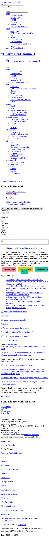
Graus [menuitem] (12, 108)
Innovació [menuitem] (14, 123)
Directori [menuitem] (13, 35)
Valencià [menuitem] (4, 2)
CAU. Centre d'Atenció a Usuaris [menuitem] (23, 33)
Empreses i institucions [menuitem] (19, 27)
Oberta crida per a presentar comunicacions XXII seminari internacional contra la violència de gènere (23, 354)
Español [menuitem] (11, 2)
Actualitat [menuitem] (14, 156)
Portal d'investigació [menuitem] (18, 121)
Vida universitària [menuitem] (12, 160)
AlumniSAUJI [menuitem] (15, 24)
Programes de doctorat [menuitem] (18, 113)
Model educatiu (7, 502)
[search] (12, 4)
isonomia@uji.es (13, 433)
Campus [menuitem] (13, 167)
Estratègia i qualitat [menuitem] (17, 149)
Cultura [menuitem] (13, 169)
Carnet (3, 486)
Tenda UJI (5, 514)
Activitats (4, 324)
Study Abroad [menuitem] (15, 138)
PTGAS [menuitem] (13, 22)
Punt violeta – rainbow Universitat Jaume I (17, 332)
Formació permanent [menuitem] (18, 115)
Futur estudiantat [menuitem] (16, 16)
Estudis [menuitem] (8, 104)
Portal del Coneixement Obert (12, 510)
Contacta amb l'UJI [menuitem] (17, 158)
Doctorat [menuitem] (13, 125)
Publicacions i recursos (9, 340)
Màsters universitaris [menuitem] (18, 110)
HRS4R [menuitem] (13, 128)
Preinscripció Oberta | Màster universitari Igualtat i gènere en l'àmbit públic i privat (24, 294)
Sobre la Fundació (8, 445)
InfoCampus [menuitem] (15, 173)
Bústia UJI (22, 525)
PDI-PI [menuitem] (13, 20)
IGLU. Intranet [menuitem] (16, 39)
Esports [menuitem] (13, 171)
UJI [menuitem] (7, 141)
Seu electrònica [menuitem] (16, 42)
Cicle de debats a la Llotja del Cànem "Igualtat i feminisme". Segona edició (24, 298)
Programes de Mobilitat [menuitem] (19, 136)
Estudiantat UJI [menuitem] (16, 18)
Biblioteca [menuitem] (14, 164)
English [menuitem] (17, 2)
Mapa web (5, 498)
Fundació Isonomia (31, 435)
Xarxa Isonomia (9, 269)
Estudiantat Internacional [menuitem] (19, 134)
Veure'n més (12, 344)
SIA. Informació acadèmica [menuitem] (20, 44)
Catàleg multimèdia (8, 490)
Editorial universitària (9, 494)
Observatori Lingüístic (9, 506)
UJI (2, 181)
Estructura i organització (13, 181)
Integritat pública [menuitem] (16, 154)
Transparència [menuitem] (15, 151)
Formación (5, 316)
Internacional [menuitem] (10, 130)
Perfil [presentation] (8, 14)
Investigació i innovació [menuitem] (15, 117)
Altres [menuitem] (12, 46)
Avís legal (28, 518)
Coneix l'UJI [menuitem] (15, 145)
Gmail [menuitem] (12, 37)
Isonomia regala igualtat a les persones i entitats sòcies (26, 286)
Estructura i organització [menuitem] (19, 147)
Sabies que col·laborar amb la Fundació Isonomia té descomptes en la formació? (25, 306)
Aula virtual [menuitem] (14, 31)
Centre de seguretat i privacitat (12, 518)
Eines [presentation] (8, 29)
